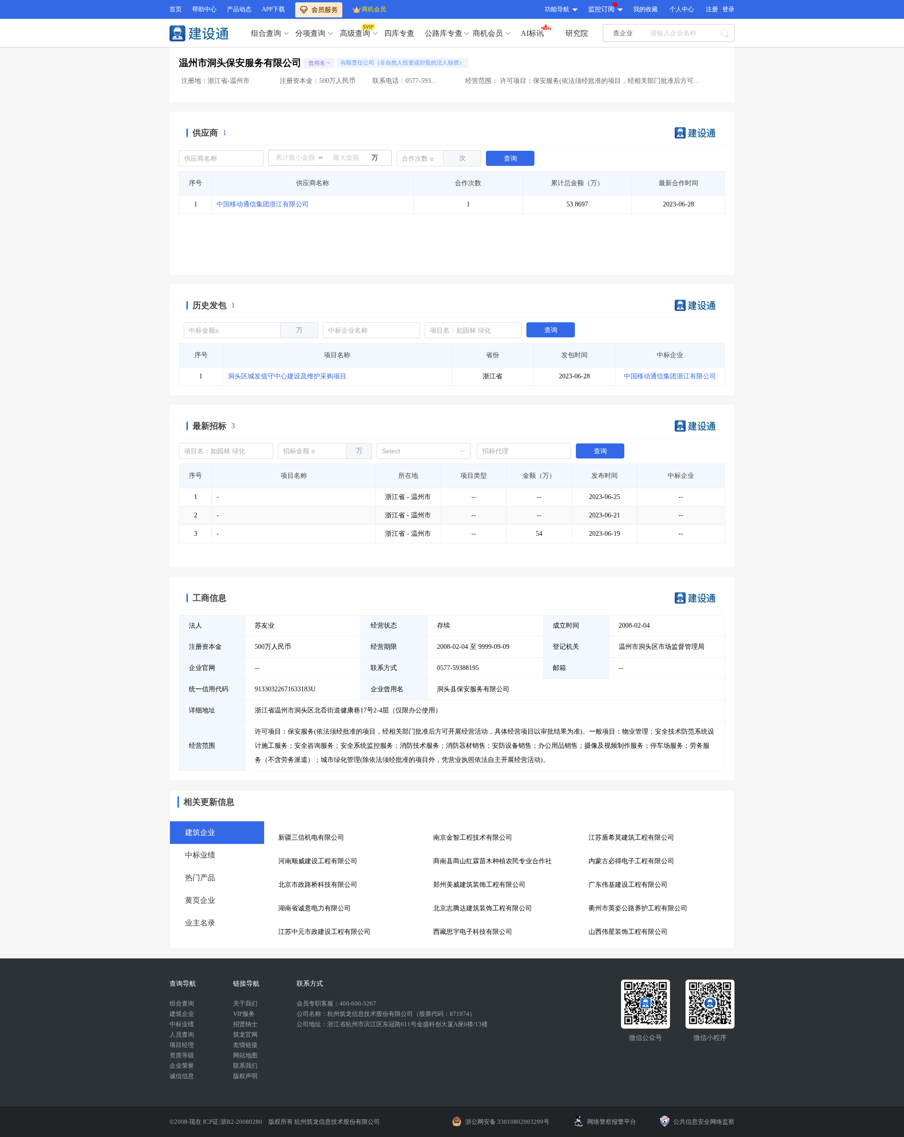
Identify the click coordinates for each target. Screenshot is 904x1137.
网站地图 (245, 1055)
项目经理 (182, 1044)
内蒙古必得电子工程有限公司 (631, 861)
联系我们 (245, 1065)
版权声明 (245, 1076)
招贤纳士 (245, 1024)
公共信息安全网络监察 (703, 1121)
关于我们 (245, 1003)
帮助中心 (204, 9)
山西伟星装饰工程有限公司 (628, 931)
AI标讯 (532, 33)
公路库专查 (443, 33)
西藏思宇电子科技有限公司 (472, 931)
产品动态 (239, 9)
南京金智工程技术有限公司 (472, 837)
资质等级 (182, 1055)
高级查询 (355, 33)
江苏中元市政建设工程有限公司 (324, 931)
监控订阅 (601, 9)
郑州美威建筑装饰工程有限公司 (479, 884)
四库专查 (399, 33)
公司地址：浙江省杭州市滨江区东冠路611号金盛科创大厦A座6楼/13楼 (392, 1024)
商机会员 (374, 9)
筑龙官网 (245, 1034)
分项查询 (310, 33)
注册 (712, 9)
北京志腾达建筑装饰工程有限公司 (482, 908)
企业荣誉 (182, 1065)
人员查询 (182, 1034)
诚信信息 (182, 1076)
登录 (728, 9)
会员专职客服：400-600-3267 (336, 1003)
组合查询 (266, 33)
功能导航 (557, 9)
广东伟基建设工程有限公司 (628, 884)
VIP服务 (244, 1013)
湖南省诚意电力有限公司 (314, 908)
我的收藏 (645, 9)
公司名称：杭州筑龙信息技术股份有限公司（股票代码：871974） (386, 1013)
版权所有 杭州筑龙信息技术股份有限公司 (324, 1121)
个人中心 (682, 9)
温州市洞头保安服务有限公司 (240, 62)
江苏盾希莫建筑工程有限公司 (631, 837)
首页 (176, 9)
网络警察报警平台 (611, 1121)
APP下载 (273, 9)
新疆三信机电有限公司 (311, 837)
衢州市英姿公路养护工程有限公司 (638, 908)
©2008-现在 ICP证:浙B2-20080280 (217, 1121)
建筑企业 (182, 1013)
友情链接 (245, 1044)
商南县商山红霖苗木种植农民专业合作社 (492, 861)
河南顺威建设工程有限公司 (317, 861)
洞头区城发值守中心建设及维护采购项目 (287, 376)
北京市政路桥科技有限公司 (317, 884)
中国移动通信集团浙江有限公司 (263, 204)
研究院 (576, 33)
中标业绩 (182, 1024)
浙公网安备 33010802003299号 (507, 1121)
